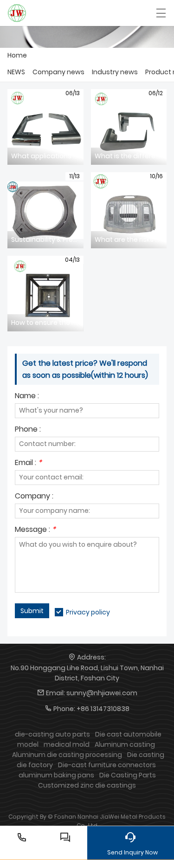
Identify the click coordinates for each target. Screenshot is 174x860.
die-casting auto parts (52, 734)
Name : (27, 396)
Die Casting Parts (127, 775)
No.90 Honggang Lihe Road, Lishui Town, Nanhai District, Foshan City (87, 673)
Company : (34, 496)
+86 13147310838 (103, 708)
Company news (58, 72)
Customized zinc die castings (87, 785)
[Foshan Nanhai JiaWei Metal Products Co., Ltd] (16, 13)
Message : (35, 530)
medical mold (67, 744)
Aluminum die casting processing (67, 754)
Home (17, 55)
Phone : (28, 430)
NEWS (16, 72)
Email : (28, 463)
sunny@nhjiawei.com (101, 693)
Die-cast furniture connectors (107, 764)
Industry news (115, 72)
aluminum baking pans (56, 775)
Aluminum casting (125, 744)
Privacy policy (88, 612)
